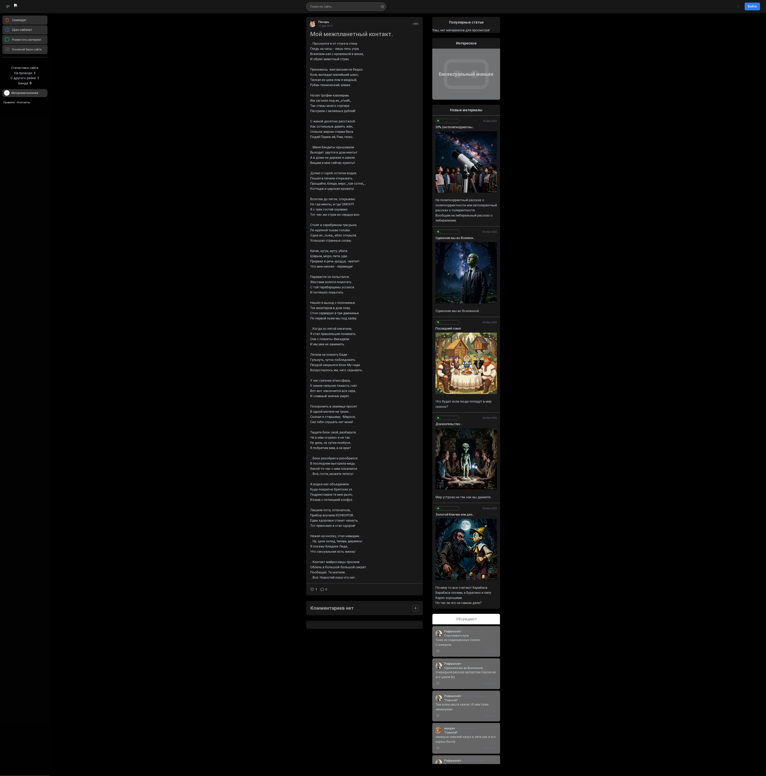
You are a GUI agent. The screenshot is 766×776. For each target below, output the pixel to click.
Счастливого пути (456, 635)
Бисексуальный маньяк (466, 74)
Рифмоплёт (453, 631)
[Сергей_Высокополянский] (447, 121)
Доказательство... (448, 424)
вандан (450, 728)
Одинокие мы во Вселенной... (464, 668)
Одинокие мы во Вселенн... (455, 238)
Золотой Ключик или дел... (454, 514)
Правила (9, 102)
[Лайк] (312, 589)
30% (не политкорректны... (454, 127)
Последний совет (448, 328)
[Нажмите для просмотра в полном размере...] (466, 162)
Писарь (323, 22)
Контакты (23, 102)
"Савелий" (451, 700)
